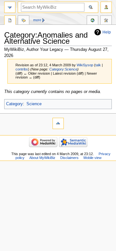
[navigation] (9, 7)
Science (34, 104)
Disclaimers (69, 158)
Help (106, 32)
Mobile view (92, 158)
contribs (21, 69)
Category (14, 104)
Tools (106, 21)
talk (98, 65)
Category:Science (63, 69)
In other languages (92, 21)
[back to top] (58, 123)
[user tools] (106, 7)
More (37, 20)
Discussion (23, 21)
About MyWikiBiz (42, 158)
